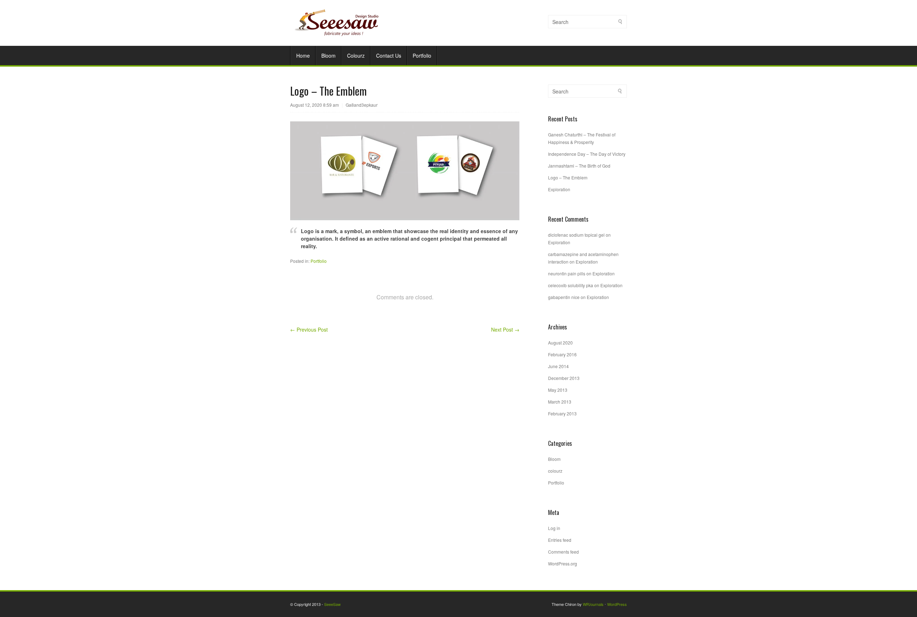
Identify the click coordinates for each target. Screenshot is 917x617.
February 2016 (562, 354)
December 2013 (564, 378)
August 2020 (560, 342)
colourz (555, 471)
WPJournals (593, 604)
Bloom (328, 55)
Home (303, 55)
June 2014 (558, 366)
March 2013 (559, 402)
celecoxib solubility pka (570, 285)
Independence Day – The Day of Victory (586, 154)
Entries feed (559, 540)
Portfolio (422, 55)
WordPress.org (562, 563)
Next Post (505, 329)
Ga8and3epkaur (362, 105)
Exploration (559, 189)
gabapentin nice (564, 297)
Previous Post (309, 329)
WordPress (617, 604)
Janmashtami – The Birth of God (579, 166)
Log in (554, 528)
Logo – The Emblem (567, 177)
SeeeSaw (332, 604)
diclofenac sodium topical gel (576, 235)
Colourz (356, 55)
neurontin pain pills (566, 273)
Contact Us (388, 55)
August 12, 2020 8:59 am (314, 105)
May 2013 (557, 390)
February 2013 (562, 413)
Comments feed (563, 552)
